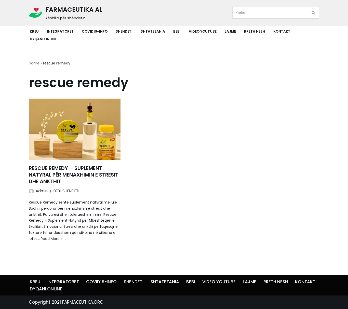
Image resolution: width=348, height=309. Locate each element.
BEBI (177, 31)
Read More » (51, 238)
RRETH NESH (254, 31)
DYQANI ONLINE (43, 39)
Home (34, 63)
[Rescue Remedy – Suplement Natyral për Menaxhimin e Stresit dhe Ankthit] (75, 129)
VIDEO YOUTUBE (203, 31)
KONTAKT (281, 31)
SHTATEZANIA (153, 31)
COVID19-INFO (95, 31)
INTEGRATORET (60, 31)
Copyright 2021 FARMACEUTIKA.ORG (66, 302)
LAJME (230, 31)
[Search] (313, 13)
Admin (42, 191)
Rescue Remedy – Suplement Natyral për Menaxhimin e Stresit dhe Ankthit (73, 175)
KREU (34, 31)
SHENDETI (124, 31)
